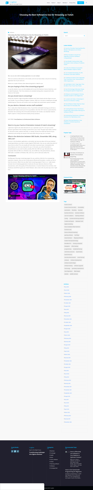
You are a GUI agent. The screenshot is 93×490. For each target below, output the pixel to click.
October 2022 (68, 364)
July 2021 (67, 399)
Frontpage (52, 453)
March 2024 (67, 335)
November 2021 (68, 389)
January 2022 (67, 383)
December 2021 (68, 386)
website (66, 274)
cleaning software (79, 215)
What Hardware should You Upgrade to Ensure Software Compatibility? (72, 56)
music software (54, 459)
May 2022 (67, 377)
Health (51, 455)
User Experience (68, 271)
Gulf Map (77, 235)
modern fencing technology (71, 240)
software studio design (70, 263)
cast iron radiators (69, 215)
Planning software (54, 463)
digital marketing (69, 224)
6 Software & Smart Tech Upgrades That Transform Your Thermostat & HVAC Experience (74, 79)
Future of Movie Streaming (71, 232)
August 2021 (67, 396)
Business (52, 451)
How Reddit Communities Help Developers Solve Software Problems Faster (74, 63)
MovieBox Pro (68, 243)
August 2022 (67, 367)
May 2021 (67, 406)
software (67, 260)
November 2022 (68, 360)
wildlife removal (74, 274)
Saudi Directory (68, 254)
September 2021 (68, 393)
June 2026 (67, 290)
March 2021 (67, 412)
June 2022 (67, 373)
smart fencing (81, 257)
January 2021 (67, 418)
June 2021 (67, 402)
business (80, 210)
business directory (69, 213)
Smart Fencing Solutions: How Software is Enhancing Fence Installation (73, 122)
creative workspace (69, 221)
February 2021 (68, 415)
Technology (67, 268)
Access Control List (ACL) (70, 207)
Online (51, 461)
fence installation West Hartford (72, 226)
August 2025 (67, 306)
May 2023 (67, 348)
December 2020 (68, 422)
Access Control (68, 204)
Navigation (67, 246)
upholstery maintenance (78, 268)
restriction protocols (69, 251)
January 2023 (67, 357)
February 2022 (68, 380)
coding (66, 218)
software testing (68, 265)
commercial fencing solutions (77, 218)
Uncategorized (53, 468)
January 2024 (67, 341)
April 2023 (67, 351)
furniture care (68, 229)
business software (79, 213)
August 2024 (67, 328)
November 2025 (68, 299)
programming (68, 249)
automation (67, 210)
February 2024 (68, 338)
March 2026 (67, 293)
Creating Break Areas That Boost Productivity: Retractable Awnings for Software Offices (74, 110)
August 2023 (67, 344)
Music (51, 457)
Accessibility (81, 207)
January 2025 (67, 315)
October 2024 (68, 322)
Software (81, 2)
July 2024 (67, 332)
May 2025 (67, 312)
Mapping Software (78, 238)
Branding (74, 210)
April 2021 (67, 409)
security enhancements (70, 257)
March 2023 (67, 354)
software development (76, 260)
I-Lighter (13, 2)
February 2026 (68, 296)
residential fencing (77, 249)
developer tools (79, 221)
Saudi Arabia (79, 251)
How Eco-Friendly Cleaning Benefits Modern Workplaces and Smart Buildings (74, 49)
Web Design (77, 271)
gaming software (69, 235)
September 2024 (68, 325)
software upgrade (78, 265)
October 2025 (68, 303)
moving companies (77, 243)
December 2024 (68, 319)
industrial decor (68, 238)
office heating (74, 246)
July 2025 (67, 309)
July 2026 (67, 286)
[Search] (86, 2)
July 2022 (67, 370)
